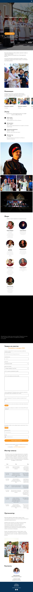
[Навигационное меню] (31, 1)
